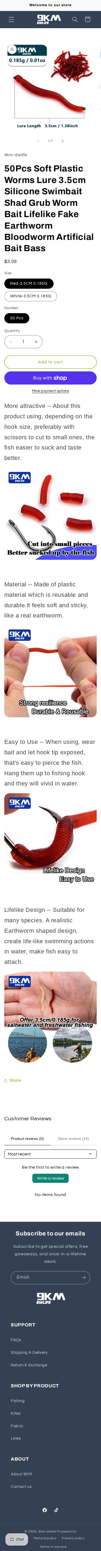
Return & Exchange (29, 1365)
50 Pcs (16, 318)
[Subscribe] (84, 1277)
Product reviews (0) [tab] (27, 1138)
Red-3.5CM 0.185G (29, 283)
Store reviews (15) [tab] (73, 1138)
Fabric (17, 1426)
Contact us (21, 1487)
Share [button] (15, 1080)
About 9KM (21, 1474)
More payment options (50, 391)
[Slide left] (38, 141)
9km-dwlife (47, 1531)
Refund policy (45, 1538)
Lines (16, 1438)
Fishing (18, 1401)
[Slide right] (63, 141)
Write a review (50, 1178)
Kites (15, 1413)
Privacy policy (73, 1538)
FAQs (16, 1340)
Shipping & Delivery (29, 1353)
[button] (11, 19)
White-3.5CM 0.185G (30, 296)
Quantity (12, 331)
